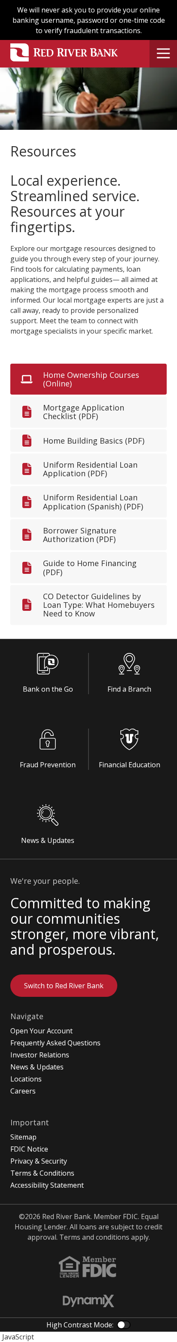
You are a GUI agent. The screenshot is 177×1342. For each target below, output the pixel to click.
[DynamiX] (88, 1301)
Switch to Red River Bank (64, 985)
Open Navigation (163, 53)
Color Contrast (124, 1325)
